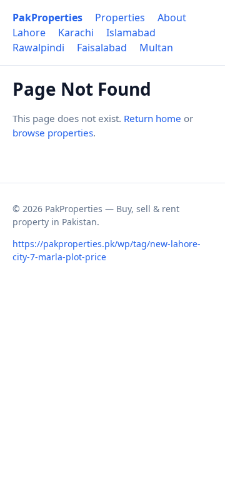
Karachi (76, 32)
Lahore (29, 32)
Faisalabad (102, 47)
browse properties (52, 132)
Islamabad (131, 32)
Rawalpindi (38, 47)
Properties (120, 17)
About (172, 17)
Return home (152, 118)
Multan (156, 47)
